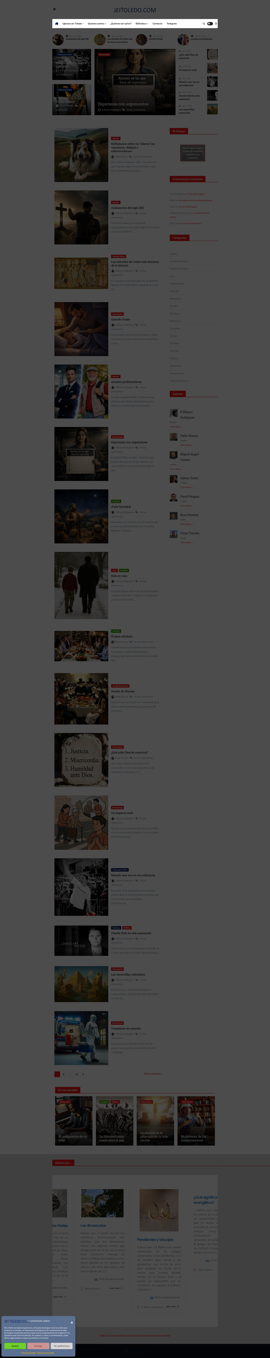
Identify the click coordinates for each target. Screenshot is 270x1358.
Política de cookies (29, 1353)
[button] (70, 1321)
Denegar (38, 1345)
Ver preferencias (61, 1345)
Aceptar (15, 1345)
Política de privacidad (45, 1353)
